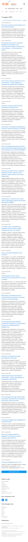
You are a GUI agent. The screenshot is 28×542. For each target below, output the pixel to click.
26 (10, 20)
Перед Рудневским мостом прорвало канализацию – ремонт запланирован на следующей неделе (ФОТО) (12, 377)
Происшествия (4, 486)
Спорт (17, 8)
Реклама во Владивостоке (6, 523)
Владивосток (12, 11)
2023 (17, 11)
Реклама (3, 103)
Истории (3, 489)
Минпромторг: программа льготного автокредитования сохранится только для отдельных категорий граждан (13, 297)
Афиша (3, 513)
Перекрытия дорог (5, 487)
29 (15, 20)
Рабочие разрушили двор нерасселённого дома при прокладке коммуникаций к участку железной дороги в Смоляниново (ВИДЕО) (13, 148)
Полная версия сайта (14, 471)
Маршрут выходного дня (6, 492)
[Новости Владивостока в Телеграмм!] (6, 500)
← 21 (2, 20)
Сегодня (24, 20)
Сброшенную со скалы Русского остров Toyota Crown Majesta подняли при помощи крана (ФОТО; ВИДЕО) (13, 200)
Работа (3, 511)
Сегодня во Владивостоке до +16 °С (11, 462)
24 (8, 20)
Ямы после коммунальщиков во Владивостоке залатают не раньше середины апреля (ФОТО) (11, 436)
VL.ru (6, 3)
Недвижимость (4, 516)
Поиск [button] (24, 4)
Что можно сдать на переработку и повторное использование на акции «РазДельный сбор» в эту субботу (11, 228)
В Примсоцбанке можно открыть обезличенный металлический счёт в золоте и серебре (13, 277)
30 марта (18, 20)
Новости (13, 3)
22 (5, 20)
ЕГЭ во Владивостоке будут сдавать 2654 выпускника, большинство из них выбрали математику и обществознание (13, 398)
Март (21, 11)
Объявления (4, 507)
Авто (2, 510)
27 (12, 20)
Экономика (3, 484)
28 (13, 20)
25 (9, 20)
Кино (2, 515)
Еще (21, 8)
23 (6, 20)
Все (6, 8)
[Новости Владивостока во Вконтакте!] (2, 500)
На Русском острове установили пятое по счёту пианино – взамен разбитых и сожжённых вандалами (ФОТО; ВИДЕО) (13, 82)
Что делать (3, 491)
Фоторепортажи (11, 8)
